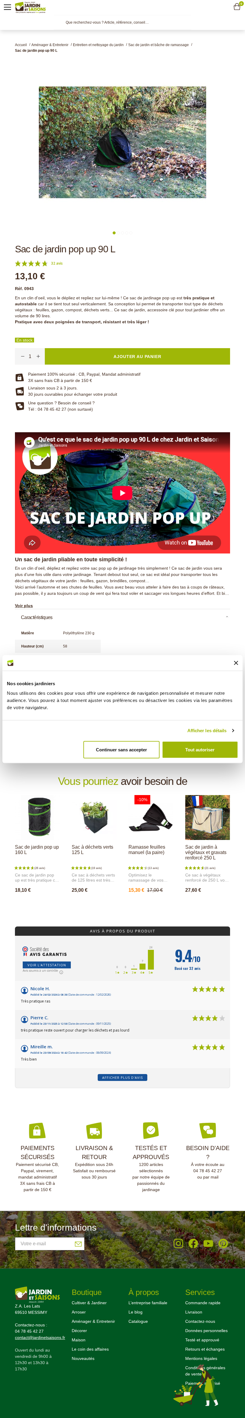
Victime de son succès (100, 903)
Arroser (79, 1312)
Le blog (135, 1312)
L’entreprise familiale (147, 1302)
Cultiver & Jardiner (89, 1302)
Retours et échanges (205, 1349)
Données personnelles (206, 1330)
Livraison (193, 1312)
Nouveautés (83, 1358)
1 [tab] (114, 232)
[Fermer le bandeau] (236, 663)
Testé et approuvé (202, 1339)
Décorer (79, 1330)
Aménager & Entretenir (93, 1321)
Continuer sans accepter (121, 749)
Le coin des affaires (90, 1349)
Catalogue (138, 1321)
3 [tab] (122, 232)
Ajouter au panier (43, 903)
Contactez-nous (200, 1321)
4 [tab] (126, 232)
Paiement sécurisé (202, 1383)
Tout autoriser (200, 749)
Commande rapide (202, 1302)
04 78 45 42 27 (207, 1170)
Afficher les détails (207, 730)
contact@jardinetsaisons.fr (40, 1337)
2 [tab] (118, 232)
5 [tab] (130, 232)
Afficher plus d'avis (122, 1077)
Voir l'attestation (46, 965)
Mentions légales (201, 1358)
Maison (78, 1339)
